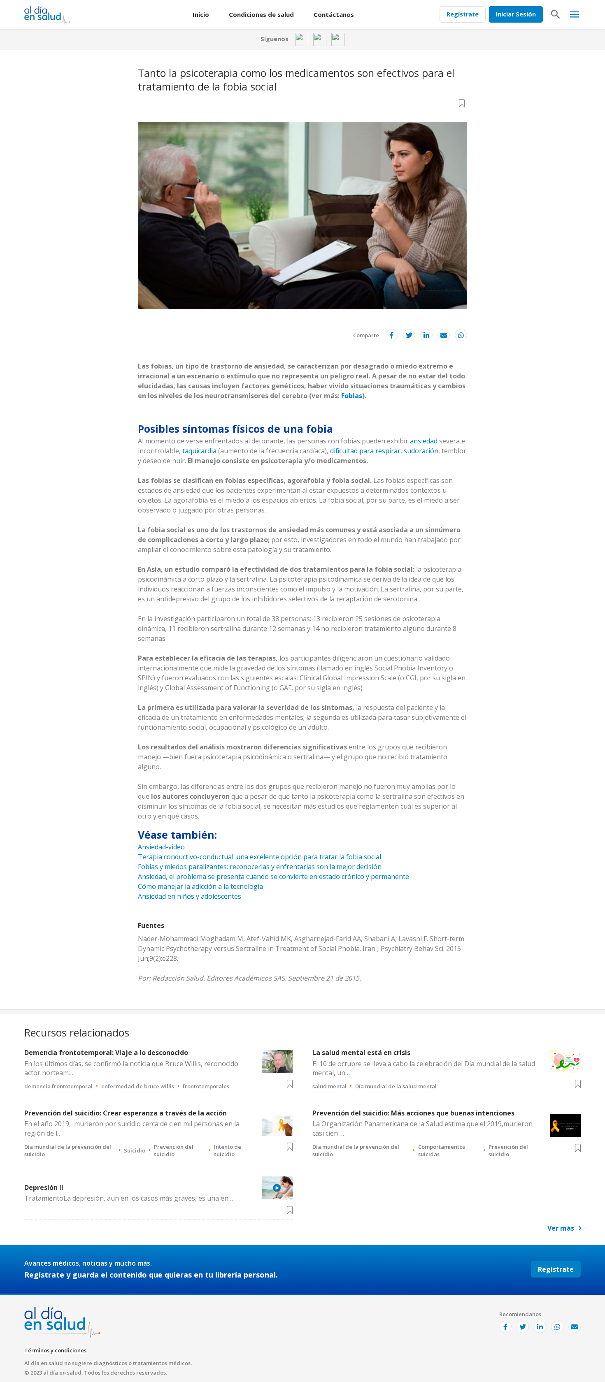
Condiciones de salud (261, 14)
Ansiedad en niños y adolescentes (189, 896)
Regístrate (463, 14)
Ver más (560, 1228)
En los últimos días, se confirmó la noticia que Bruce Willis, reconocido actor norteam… (131, 1068)
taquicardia (199, 450)
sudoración (421, 450)
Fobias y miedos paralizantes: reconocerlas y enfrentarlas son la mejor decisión (260, 866)
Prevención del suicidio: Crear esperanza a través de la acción (125, 1113)
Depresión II (43, 1187)
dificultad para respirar (365, 450)
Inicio (201, 14)
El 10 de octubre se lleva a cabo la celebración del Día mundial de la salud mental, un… (423, 1068)
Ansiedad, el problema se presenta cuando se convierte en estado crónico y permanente (273, 876)
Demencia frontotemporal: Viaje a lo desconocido (106, 1052)
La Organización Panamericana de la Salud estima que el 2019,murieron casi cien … (422, 1128)
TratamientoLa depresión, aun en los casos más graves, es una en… (128, 1198)
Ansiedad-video (161, 846)
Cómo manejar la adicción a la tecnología (200, 886)
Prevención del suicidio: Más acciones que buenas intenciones (413, 1113)
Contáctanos (334, 14)
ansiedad (423, 440)
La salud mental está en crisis (361, 1052)
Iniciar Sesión (516, 14)
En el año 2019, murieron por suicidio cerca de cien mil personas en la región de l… (132, 1128)
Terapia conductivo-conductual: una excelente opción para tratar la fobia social (259, 856)
